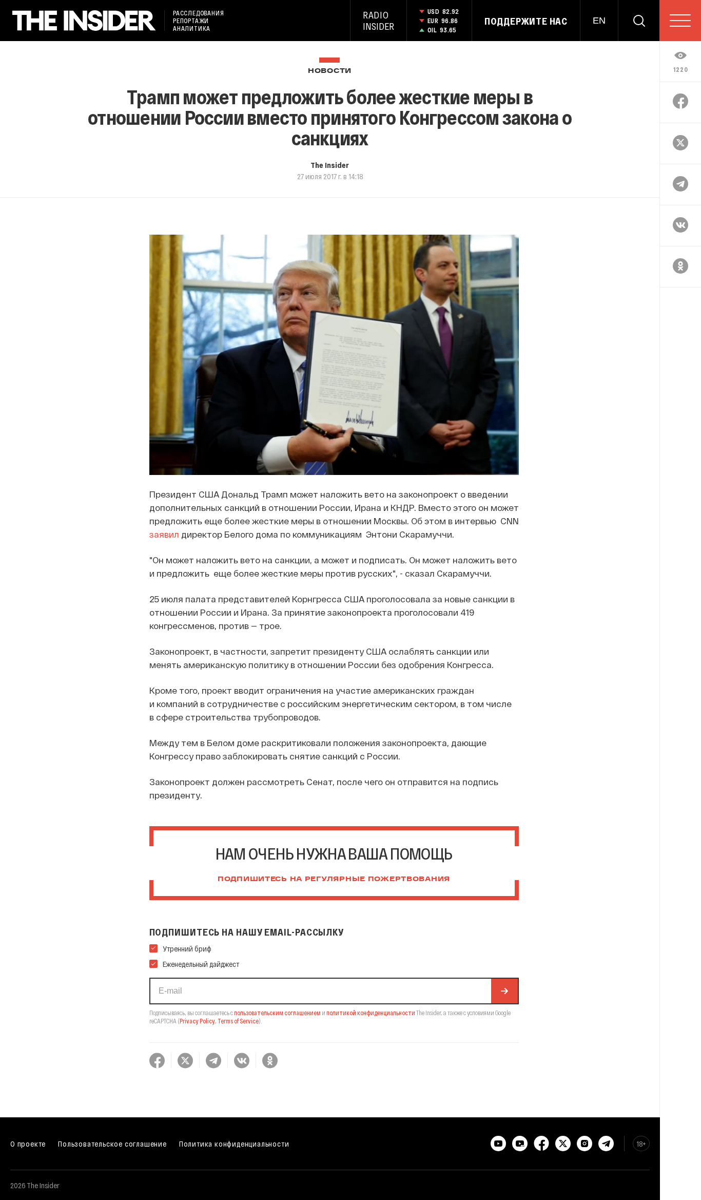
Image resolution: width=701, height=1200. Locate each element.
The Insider (329, 164)
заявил (164, 534)
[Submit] (504, 991)
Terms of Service (238, 1020)
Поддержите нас (526, 21)
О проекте (28, 1143)
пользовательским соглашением (277, 1012)
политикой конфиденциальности (370, 1012)
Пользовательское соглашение (112, 1143)
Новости (330, 71)
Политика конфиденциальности (234, 1143)
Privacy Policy (197, 1020)
